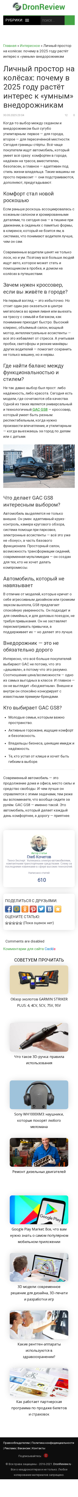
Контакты (38, 1448)
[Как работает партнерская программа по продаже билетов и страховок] (39, 1395)
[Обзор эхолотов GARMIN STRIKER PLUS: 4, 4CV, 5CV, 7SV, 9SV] (39, 993)
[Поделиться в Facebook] (8, 909)
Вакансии (24, 1448)
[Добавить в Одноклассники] (24, 909)
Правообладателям (16, 1442)
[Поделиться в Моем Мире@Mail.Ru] (16, 909)
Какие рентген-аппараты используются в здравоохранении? (39, 1350)
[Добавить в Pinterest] (33, 909)
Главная (9, 45)
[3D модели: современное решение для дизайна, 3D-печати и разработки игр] (39, 1280)
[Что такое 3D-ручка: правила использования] (39, 1050)
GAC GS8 (40, 409)
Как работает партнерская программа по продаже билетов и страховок (39, 1408)
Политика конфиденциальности (53, 1442)
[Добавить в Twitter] (41, 909)
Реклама (10, 1448)
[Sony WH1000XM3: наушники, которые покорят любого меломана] (39, 1108)
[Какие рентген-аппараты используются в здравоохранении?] (39, 1338)
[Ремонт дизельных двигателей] (39, 1165)
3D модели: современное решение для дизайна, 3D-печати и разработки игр (39, 1293)
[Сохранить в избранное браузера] (57, 909)
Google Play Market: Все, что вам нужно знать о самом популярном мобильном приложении (39, 1235)
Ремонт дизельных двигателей (39, 1171)
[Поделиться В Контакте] (49, 909)
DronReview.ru (62, 1464)
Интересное (30, 45)
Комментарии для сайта (29, 949)
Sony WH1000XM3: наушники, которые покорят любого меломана (39, 1120)
